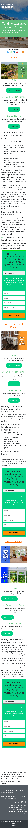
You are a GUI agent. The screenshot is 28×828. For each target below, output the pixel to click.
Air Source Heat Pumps (14, 97)
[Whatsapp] (11, 52)
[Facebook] (5, 52)
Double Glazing (14, 116)
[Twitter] (8, 52)
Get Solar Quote (14, 365)
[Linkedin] (14, 52)
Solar (14, 80)
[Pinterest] (17, 52)
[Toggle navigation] (25, 4)
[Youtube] (20, 52)
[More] (23, 52)
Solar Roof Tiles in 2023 (19, 809)
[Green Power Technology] (7, 6)
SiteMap (14, 825)
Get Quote (14, 400)
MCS (3, 238)
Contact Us (14, 384)
